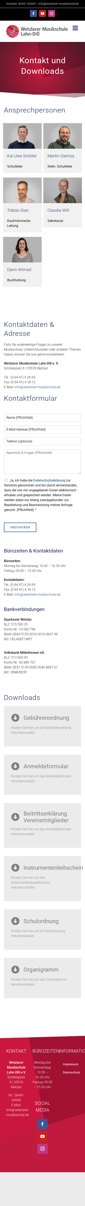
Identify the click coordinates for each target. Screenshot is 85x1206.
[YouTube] (42, 1136)
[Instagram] (42, 1149)
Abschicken (20, 527)
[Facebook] (42, 1124)
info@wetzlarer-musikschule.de (59, 3)
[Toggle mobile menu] (76, 28)
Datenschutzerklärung (49, 480)
